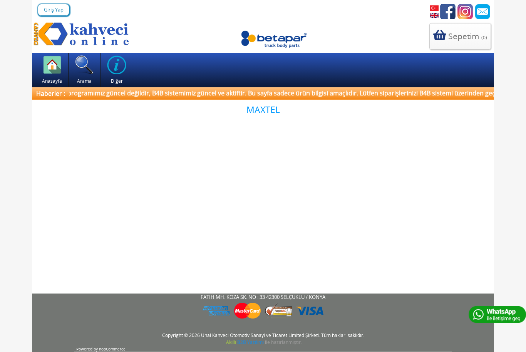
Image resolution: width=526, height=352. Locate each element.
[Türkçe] (434, 8)
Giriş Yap (54, 9)
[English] (434, 15)
